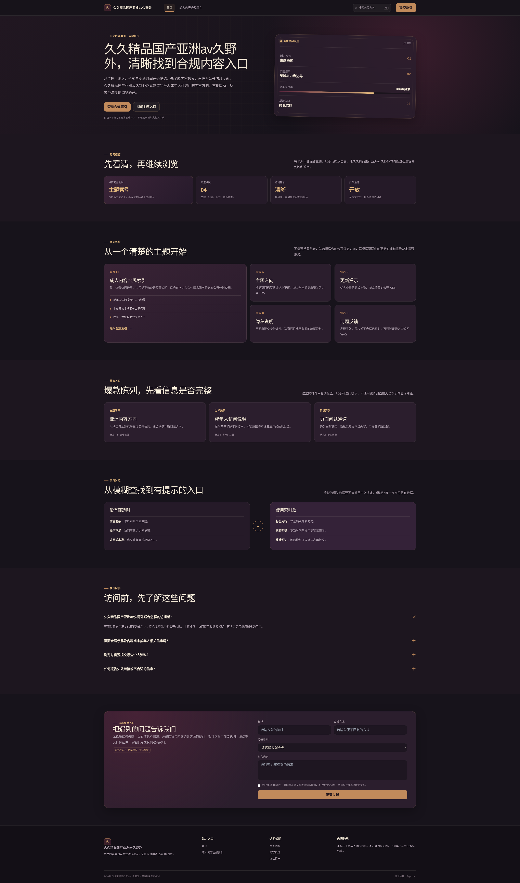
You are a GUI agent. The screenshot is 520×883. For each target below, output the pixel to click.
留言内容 (263, 756)
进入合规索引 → (121, 328)
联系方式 (339, 721)
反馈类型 (263, 739)
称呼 (260, 721)
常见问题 (275, 845)
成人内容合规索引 (190, 7)
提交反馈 (406, 7)
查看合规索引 (117, 106)
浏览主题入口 (146, 106)
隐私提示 (275, 858)
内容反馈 (275, 852)
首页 (169, 7)
